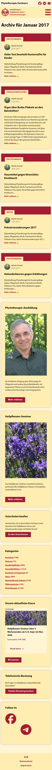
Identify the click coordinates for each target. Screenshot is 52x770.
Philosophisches (12, 584)
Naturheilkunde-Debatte (15, 581)
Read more (15, 649)
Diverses (8, 561)
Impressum (26, 766)
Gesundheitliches (12, 569)
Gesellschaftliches (12, 565)
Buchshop (9, 558)
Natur (7, 577)
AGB (26, 757)
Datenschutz (26, 761)
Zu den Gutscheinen (18, 535)
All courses (13, 660)
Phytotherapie (11, 588)
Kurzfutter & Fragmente (15, 573)
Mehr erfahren (15, 400)
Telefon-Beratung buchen (21, 691)
